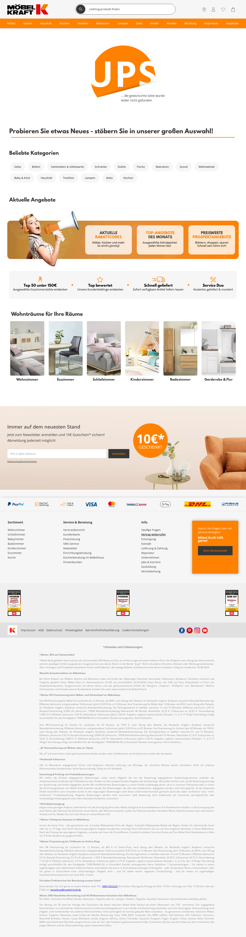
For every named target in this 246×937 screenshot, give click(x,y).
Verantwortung (150, 571)
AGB (41, 630)
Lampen (90, 178)
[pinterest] (189, 630)
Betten (36, 167)
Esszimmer (15, 553)
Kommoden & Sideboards (67, 167)
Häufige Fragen (151, 530)
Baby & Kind (22, 178)
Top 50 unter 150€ (40, 287)
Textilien (68, 178)
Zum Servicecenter (215, 550)
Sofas (17, 167)
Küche (12, 557)
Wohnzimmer (16, 530)
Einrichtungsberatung (77, 553)
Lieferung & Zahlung (154, 548)
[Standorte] (204, 9)
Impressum (28, 630)
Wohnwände (207, 167)
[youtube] (205, 630)
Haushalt (46, 178)
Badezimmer (16, 543)
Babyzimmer (16, 539)
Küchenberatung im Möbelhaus (83, 557)
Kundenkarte (71, 534)
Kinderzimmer (17, 548)
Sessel (184, 167)
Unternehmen (150, 557)
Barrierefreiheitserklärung (102, 630)
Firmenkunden (72, 562)
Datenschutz (54, 630)
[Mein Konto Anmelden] (213, 9)
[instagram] (197, 630)
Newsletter (70, 548)
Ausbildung (148, 566)
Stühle (122, 167)
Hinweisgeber (74, 630)
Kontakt (146, 543)
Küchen (128, 178)
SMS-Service (71, 543)
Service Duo (213, 287)
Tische (141, 167)
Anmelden (118, 454)
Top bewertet (100, 287)
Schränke (101, 167)
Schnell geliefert (158, 287)
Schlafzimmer (16, 534)
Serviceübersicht (74, 530)
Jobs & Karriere (151, 562)
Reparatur (147, 553)
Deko (109, 178)
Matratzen (162, 167)
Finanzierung (71, 539)
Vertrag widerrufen (153, 534)
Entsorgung (148, 539)
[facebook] (182, 630)
